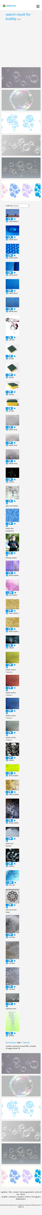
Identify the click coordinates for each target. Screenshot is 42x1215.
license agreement (27, 1192)
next (24, 1042)
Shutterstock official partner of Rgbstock (12, 1205)
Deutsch (12, 1197)
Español (21, 1197)
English (5, 1197)
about (22, 1194)
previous (12, 1042)
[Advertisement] (21, 44)
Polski (27, 1197)
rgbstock (11, 6)
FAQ (10, 1192)
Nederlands (20, 1199)
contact (15, 1192)
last (28, 1042)
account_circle (7, 221)
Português (36, 1197)
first (7, 1042)
